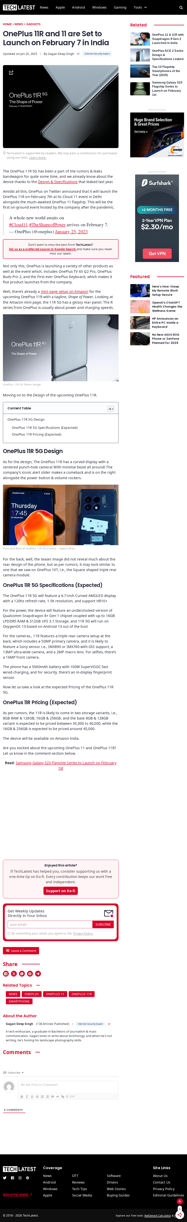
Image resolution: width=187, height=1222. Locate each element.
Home (7, 24)
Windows (99, 7)
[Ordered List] (42, 1096)
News (44, 7)
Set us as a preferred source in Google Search (43, 249)
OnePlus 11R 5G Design (26, 419)
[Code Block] (57, 1096)
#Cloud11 (18, 224)
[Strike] (37, 1096)
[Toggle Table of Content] (109, 409)
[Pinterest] (30, 974)
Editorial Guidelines (168, 1195)
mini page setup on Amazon (64, 291)
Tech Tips (79, 1189)
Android (78, 7)
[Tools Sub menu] (145, 7)
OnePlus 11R (82, 994)
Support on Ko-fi (60, 890)
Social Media (82, 1195)
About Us (160, 1176)
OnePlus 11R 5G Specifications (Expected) (44, 427)
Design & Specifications (57, 181)
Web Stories (116, 1189)
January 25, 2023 (71, 231)
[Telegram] (38, 974)
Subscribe (103, 924)
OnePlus (32, 994)
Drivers (112, 1182)
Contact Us (161, 1182)
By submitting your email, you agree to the (52, 933)
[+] (72, 1096)
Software (114, 1176)
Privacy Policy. (83, 933)
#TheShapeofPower (47, 224)
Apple (60, 7)
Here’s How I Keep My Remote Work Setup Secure (165, 291)
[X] (14, 974)
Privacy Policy (164, 1189)
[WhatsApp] (22, 974)
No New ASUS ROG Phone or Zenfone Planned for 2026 (166, 339)
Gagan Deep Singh (61, 54)
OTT (75, 1176)
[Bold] (21, 1096)
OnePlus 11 (55, 994)
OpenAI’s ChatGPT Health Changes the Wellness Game (167, 307)
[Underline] (32, 1096)
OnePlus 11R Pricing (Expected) (36, 434)
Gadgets (33, 24)
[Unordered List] (47, 1096)
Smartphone (19, 1001)
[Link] (62, 1096)
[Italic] (26, 1096)
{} (67, 1096)
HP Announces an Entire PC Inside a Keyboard (165, 323)
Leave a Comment (23, 951)
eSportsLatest (16, 1194)
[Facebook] (6, 974)
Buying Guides (118, 1195)
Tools (138, 7)
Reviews (78, 1182)
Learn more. (37, 158)
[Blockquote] (52, 1096)
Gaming (120, 7)
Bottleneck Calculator (157, 1215)
